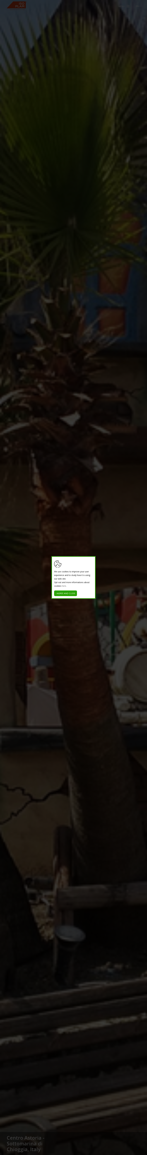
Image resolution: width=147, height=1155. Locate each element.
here (64, 586)
